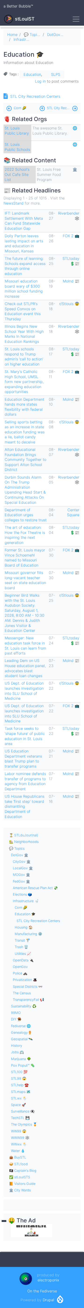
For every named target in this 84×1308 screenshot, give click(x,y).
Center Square (73, 512)
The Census (22, 993)
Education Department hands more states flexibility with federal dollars (24, 407)
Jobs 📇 (17, 1052)
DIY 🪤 (16, 1019)
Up (42, 107)
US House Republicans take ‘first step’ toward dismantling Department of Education (24, 806)
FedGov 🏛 (21, 881)
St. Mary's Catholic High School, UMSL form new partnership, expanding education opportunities (24, 381)
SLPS (55, 74)
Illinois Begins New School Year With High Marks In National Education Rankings (24, 334)
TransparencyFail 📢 (28, 1000)
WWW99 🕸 (20, 1138)
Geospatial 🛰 (22, 1039)
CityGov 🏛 (22, 861)
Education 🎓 (25, 914)
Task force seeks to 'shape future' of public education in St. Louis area (25, 736)
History (16, 1045)
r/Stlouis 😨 (69, 303)
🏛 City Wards (20, 1190)
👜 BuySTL (17, 1157)
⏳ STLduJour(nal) (23, 835)
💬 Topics (32, 34)
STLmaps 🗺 (21, 1092)
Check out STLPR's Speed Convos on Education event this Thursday (23, 311)
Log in (40, 81)
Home (12, 34)
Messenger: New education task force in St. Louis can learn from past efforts (25, 645)
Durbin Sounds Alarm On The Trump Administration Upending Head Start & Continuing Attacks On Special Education (25, 490)
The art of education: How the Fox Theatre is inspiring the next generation (25, 535)
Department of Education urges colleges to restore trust (26, 515)
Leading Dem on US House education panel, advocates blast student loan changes (25, 668)
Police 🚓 (20, 973)
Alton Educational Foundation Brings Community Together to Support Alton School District (25, 459)
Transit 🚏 (22, 940)
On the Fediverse (42, 1291)
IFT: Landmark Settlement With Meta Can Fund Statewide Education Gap (24, 221)
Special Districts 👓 (27, 986)
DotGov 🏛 (56, 34)
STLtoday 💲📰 (71, 261)
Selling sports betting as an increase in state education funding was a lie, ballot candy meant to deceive (25, 432)
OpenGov (20, 967)
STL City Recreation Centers (35, 96)
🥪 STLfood (18, 1164)
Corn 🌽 (20, 108)
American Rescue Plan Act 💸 (35, 888)
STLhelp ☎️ (20, 1085)
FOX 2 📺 (71, 235)
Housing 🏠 (24, 927)
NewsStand (14, 203)
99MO (16, 1013)
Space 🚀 (18, 1105)
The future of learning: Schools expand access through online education (25, 266)
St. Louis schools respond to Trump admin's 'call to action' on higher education (24, 356)
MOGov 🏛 (21, 875)
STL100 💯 (19, 1072)
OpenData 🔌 (23, 960)
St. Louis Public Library (17, 131)
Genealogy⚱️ (21, 1032)
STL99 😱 (18, 1078)
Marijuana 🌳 (21, 1059)
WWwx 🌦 (19, 1144)
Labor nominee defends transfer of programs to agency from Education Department (25, 781)
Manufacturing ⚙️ (28, 934)
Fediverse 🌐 (21, 1026)
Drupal (48, 1300)
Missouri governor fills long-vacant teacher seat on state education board (25, 580)
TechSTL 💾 (20, 1118)
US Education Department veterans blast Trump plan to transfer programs (23, 759)
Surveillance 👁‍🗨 (23, 1111)
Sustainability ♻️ (23, 1006)
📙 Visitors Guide (22, 1184)
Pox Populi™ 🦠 (23, 1065)
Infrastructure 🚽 (28, 39)
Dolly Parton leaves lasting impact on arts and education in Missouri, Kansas (24, 243)
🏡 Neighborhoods (23, 842)
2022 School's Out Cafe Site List (17, 174)
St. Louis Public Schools (17, 147)
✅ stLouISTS (19, 1177)
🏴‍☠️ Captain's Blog (22, 1170)
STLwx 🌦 (19, 1098)
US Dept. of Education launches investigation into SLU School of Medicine (24, 691)
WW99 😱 (18, 1131)
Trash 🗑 (21, 947)
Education (32, 74)
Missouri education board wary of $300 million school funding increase (24, 289)
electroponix (48, 1280)
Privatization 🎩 (25, 980)
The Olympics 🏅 (24, 1124)
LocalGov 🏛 (23, 868)
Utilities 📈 (23, 954)
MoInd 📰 (71, 281)
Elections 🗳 (22, 894)
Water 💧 (18, 1151)
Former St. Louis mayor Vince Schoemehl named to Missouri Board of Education (25, 557)
